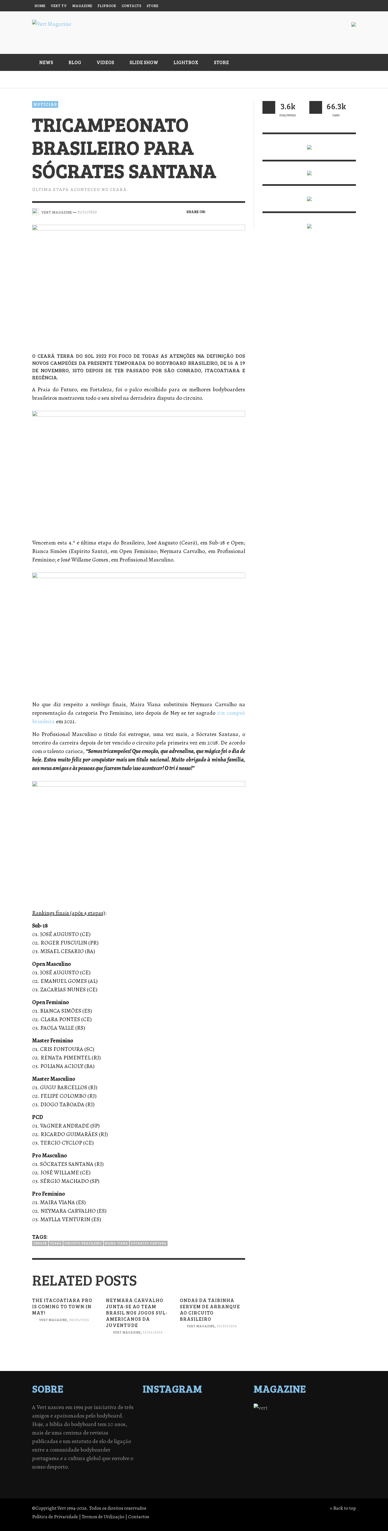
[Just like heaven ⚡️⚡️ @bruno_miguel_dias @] (206, 1430)
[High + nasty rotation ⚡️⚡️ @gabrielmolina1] (157, 1430)
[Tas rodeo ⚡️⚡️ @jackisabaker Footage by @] (157, 1437)
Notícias (45, 104)
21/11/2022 (87, 211)
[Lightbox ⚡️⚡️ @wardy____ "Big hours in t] (182, 1430)
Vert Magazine (53, 1320)
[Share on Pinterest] (241, 211)
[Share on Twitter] (222, 211)
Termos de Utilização (103, 1516)
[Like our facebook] (315, 107)
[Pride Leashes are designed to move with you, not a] (206, 1437)
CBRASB (40, 1243)
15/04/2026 (153, 1332)
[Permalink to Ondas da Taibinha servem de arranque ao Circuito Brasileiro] (212, 1350)
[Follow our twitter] (268, 107)
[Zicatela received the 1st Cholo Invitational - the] (231, 1415)
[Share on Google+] (231, 211)
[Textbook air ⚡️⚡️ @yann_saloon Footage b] (231, 1408)
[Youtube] (338, 5)
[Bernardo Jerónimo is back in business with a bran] (157, 1415)
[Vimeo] (327, 5)
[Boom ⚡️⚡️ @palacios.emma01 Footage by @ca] (182, 1415)
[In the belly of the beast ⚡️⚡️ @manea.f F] (206, 1423)
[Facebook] (295, 5)
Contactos (138, 1516)
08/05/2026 (79, 1320)
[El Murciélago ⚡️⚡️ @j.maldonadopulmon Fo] (157, 1423)
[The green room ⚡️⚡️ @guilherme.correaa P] (182, 1423)
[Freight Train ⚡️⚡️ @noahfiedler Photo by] (231, 1423)
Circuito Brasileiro (83, 1243)
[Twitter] (317, 5)
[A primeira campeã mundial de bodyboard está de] (206, 1408)
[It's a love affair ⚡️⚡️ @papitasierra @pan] (182, 1408)
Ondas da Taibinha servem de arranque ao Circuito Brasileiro (210, 1309)
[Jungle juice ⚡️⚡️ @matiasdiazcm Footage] (231, 1430)
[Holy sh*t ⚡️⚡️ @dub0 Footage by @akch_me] (157, 1408)
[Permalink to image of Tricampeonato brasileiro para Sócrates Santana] (138, 284)
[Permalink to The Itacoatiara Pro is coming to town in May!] (64, 1344)
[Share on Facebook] (212, 211)
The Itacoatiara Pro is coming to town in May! (62, 1306)
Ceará (56, 1243)
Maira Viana (116, 1243)
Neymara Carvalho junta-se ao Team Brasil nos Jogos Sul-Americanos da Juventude (137, 1312)
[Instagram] (306, 5)
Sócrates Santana (148, 1243)
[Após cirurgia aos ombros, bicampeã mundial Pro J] (206, 1415)
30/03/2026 (227, 1326)
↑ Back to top (343, 1508)
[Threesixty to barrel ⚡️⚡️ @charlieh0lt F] (231, 1437)
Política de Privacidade (55, 1516)
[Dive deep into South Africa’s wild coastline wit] (182, 1437)
